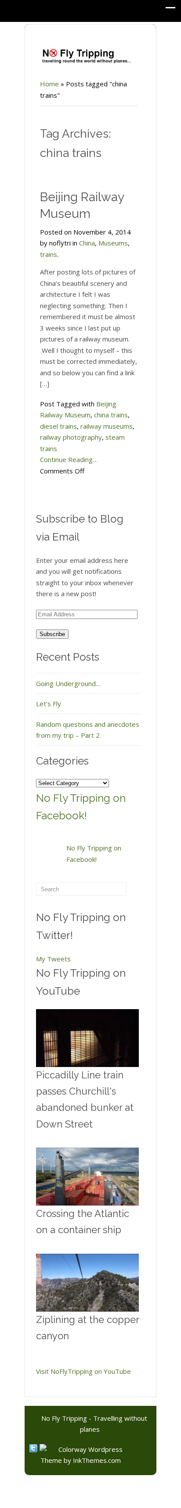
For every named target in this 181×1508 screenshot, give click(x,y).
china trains (111, 414)
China (87, 242)
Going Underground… (68, 683)
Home (49, 83)
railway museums (106, 426)
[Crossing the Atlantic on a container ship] (87, 1177)
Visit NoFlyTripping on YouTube (83, 1371)
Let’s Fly (48, 703)
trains (48, 254)
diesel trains (58, 426)
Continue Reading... (68, 459)
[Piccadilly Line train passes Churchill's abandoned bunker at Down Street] (87, 1038)
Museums (113, 242)
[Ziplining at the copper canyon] (87, 1283)
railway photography (71, 437)
